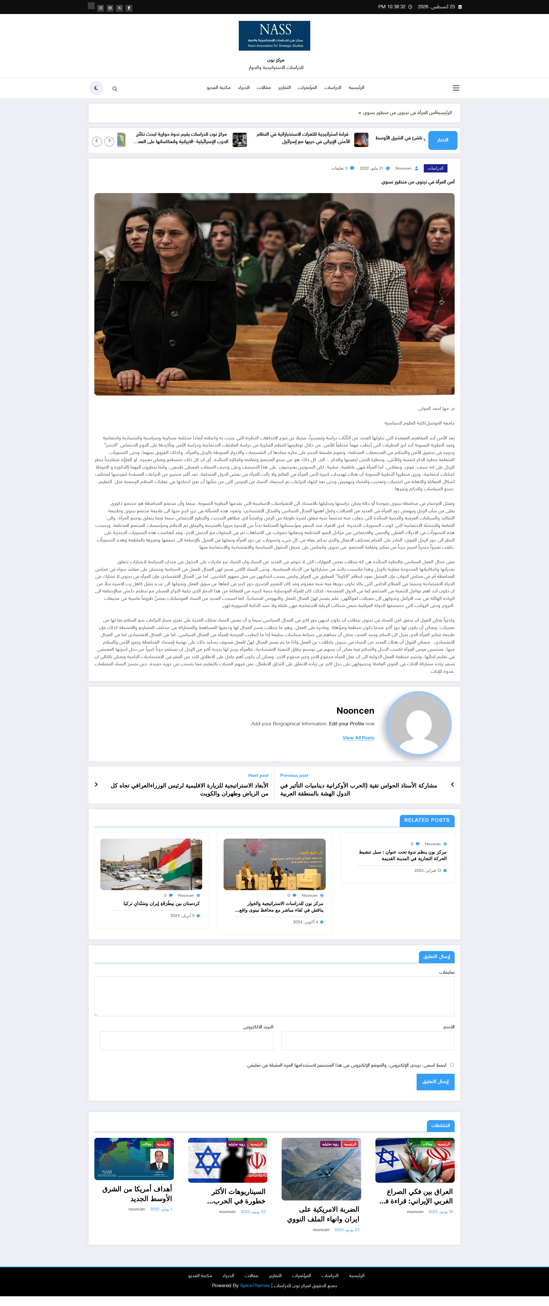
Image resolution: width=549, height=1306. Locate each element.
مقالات (264, 88)
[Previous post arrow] (453, 785)
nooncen (403, 168)
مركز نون (276, 60)
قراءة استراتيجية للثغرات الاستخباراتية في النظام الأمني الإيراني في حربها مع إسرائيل (345, 138)
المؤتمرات (307, 88)
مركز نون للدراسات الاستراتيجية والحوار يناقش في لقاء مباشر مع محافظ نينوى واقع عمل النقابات (281, 906)
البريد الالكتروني (258, 1027)
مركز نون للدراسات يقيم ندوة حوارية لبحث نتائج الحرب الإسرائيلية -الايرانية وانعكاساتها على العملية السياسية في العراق (222, 139)
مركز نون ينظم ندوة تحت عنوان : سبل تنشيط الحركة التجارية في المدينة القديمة (403, 855)
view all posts (359, 738)
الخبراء (244, 88)
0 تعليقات (339, 168)
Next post (258, 775)
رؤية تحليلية (143, 1144)
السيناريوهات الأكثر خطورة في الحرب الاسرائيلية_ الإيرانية (144, 1196)
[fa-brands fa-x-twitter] (119, 8)
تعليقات (447, 972)
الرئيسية (356, 88)
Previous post (294, 775)
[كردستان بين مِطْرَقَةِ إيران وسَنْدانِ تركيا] (151, 864)
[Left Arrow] (109, 141)
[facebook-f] (129, 8)
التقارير (284, 88)
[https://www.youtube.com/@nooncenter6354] (91, 5)
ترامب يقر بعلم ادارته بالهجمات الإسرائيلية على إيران (417, 1203)
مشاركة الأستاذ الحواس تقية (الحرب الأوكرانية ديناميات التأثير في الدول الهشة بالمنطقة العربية (358, 790)
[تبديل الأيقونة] (456, 88)
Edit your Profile (346, 724)
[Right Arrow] (97, 141)
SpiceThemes (255, 1286)
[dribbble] (110, 8)
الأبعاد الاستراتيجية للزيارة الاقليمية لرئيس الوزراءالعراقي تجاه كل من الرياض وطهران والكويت (189, 790)
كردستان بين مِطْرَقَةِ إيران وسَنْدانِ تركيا (162, 903)
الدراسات (333, 88)
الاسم (449, 1027)
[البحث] (115, 89)
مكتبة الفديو (219, 88)
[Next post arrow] (96, 785)
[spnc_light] (96, 88)
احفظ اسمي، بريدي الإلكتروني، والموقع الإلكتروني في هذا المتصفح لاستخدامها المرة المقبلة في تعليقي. (346, 1065)
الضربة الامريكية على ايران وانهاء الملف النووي (230, 1214)
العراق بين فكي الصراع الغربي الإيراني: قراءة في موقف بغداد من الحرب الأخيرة (322, 1196)
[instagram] (100, 8)
